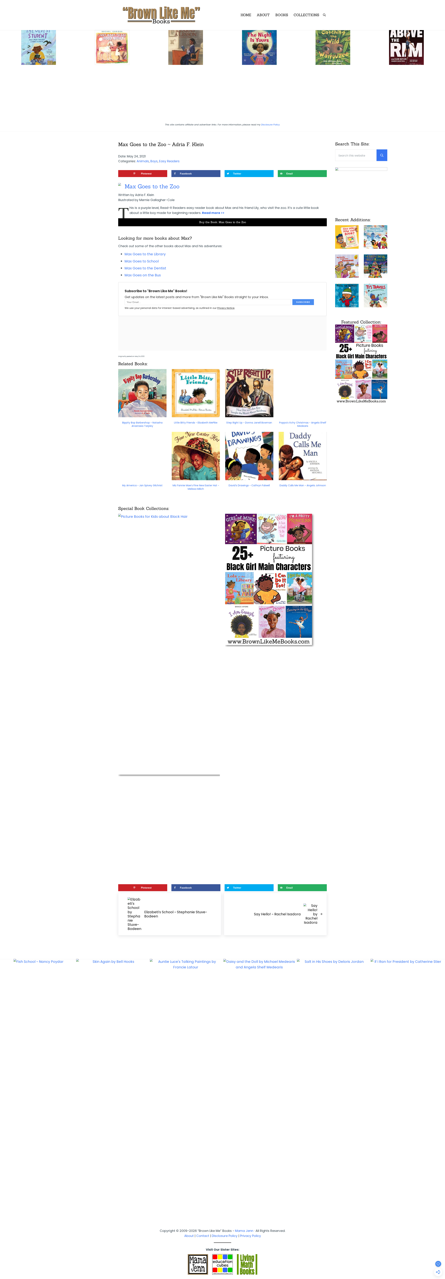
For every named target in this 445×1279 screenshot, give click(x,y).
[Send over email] (4, 653)
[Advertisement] (222, 95)
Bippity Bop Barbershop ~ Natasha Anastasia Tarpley (142, 424)
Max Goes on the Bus (142, 275)
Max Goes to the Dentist (145, 268)
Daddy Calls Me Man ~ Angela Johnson (303, 485)
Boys (154, 161)
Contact (202, 1236)
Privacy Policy (250, 1236)
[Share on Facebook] (4, 634)
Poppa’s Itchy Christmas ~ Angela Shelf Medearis (302, 424)
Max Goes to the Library (145, 254)
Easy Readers (169, 161)
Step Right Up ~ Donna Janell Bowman (249, 422)
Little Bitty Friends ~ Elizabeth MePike (195, 422)
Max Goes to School (141, 261)
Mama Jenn (244, 1231)
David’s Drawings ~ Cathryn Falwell (249, 485)
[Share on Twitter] (4, 644)
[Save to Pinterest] (4, 624)
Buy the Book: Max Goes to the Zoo (222, 222)
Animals (143, 161)
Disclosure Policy (270, 124)
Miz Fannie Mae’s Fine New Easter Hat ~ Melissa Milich (196, 487)
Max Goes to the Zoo (152, 186)
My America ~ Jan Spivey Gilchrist (142, 485)
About (189, 1236)
